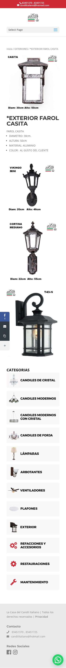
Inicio (9, 49)
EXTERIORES (21, 49)
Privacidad (41, 616)
